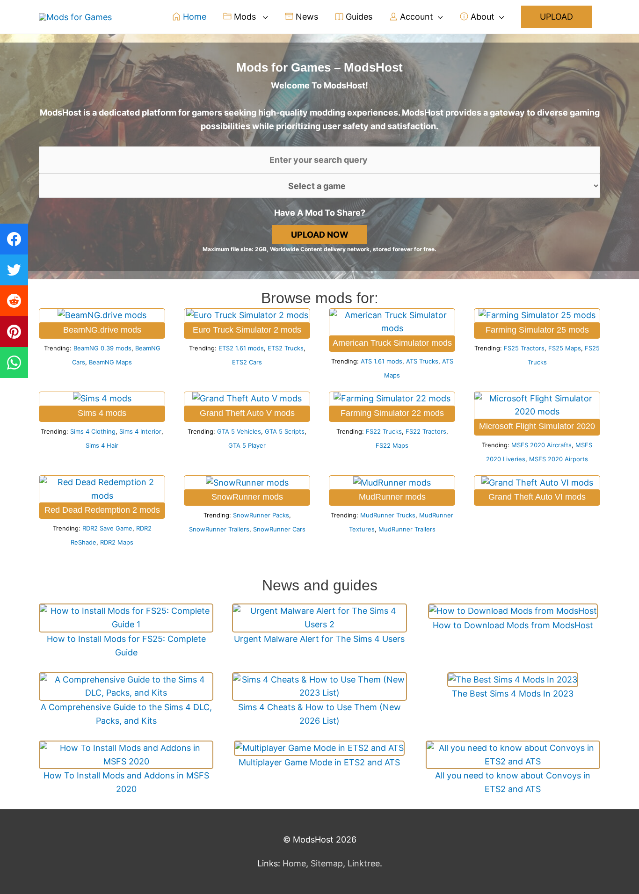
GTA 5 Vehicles (239, 431)
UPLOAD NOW (320, 235)
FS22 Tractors (426, 431)
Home (193, 17)
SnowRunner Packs (261, 515)
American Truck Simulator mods (392, 343)
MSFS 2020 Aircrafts (541, 445)
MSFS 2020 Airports (558, 459)
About (481, 17)
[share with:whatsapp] (14, 362)
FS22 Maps (392, 445)
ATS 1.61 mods (381, 361)
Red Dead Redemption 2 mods (102, 510)
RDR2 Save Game (107, 528)
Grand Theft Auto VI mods (537, 497)
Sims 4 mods (102, 413)
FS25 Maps (564, 348)
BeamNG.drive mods (102, 329)
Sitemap (327, 863)
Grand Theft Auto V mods (247, 413)
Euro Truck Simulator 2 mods (247, 329)
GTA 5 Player (247, 445)
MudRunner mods (392, 497)
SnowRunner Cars (279, 529)
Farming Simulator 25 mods (537, 329)
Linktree (364, 863)
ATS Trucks (422, 361)
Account (415, 17)
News (305, 17)
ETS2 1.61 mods (241, 348)
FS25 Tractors (524, 348)
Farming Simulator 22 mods (392, 413)
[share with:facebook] (14, 239)
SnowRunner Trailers (219, 529)
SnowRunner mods (247, 497)
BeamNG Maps (110, 362)
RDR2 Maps (116, 542)
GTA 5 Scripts (285, 431)
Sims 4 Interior (140, 431)
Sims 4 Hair (102, 445)
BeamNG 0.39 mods (102, 348)
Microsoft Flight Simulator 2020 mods (537, 428)
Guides (357, 17)
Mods (245, 17)
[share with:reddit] (14, 300)
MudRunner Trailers (407, 529)
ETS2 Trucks (286, 348)
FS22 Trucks (384, 431)
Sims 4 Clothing (93, 431)
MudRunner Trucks (387, 515)
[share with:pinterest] (14, 331)
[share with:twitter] (14, 269)
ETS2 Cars (247, 362)
